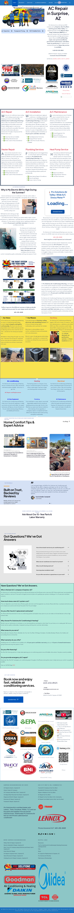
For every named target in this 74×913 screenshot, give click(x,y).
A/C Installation (33, 112)
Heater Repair (8, 149)
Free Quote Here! (63, 2)
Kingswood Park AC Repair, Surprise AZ (13, 797)
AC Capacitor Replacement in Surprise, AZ (48, 853)
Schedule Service (58, 211)
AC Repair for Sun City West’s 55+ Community (50, 797)
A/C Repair (7, 112)
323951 (59, 58)
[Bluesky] (52, 833)
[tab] (53, 547)
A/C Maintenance (58, 112)
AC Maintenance (61, 399)
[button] (49, 503)
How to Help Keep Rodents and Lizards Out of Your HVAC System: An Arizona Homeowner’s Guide (36, 455)
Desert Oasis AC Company (10, 790)
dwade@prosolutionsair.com (51, 689)
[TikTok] (41, 833)
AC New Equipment (13, 399)
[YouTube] (45, 833)
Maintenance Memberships (45, 858)
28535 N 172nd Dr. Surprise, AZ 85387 (52, 695)
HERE (13, 665)
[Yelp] (48, 833)
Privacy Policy (66, 90)
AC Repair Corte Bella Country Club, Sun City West (51, 799)
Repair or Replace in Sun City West (47, 792)
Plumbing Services (35, 149)
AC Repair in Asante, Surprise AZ (12, 788)
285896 (55, 58)
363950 (67, 58)
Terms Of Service (66, 93)
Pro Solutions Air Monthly (44, 855)
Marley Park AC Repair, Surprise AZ (12, 842)
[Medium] (43, 833)
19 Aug (44, 438)
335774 (63, 58)
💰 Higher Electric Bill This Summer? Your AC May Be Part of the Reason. (60, 475)
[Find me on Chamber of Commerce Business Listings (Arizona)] (66, 101)
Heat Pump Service (59, 149)
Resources (41, 842)
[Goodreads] (54, 833)
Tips (51, 472)
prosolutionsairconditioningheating (12, 451)
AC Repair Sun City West (44, 794)
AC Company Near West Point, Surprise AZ (14, 792)
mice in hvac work (31, 450)
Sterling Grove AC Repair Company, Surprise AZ (16, 858)
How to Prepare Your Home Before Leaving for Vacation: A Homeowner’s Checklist (13, 454)
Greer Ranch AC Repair (9, 851)
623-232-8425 (18, 312)
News (39, 851)
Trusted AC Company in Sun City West (48, 788)
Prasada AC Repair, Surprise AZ (11, 801)
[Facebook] (39, 833)
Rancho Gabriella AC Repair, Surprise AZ (14, 845)
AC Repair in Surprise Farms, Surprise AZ (14, 853)
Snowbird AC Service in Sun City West (47, 790)
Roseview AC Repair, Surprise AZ (12, 799)
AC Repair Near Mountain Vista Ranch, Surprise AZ (16, 794)
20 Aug (20, 435)
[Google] (50, 833)
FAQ (39, 849)
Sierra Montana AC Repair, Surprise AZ (13, 855)
